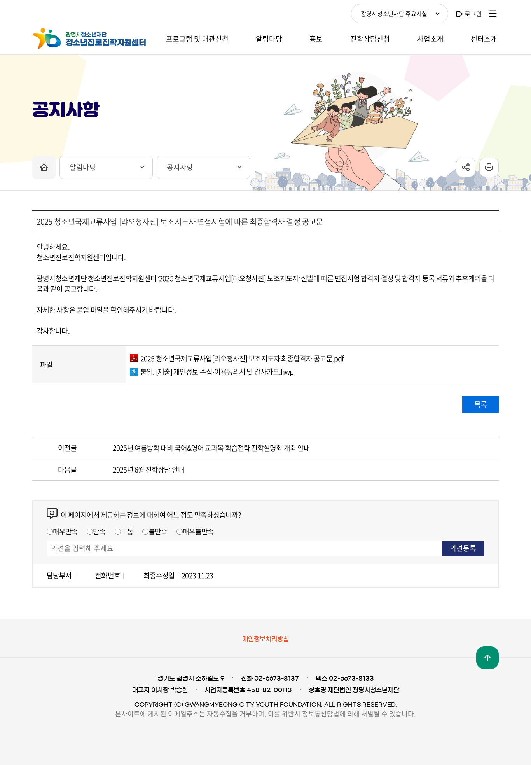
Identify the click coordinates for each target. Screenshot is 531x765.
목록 (480, 404)
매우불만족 (198, 531)
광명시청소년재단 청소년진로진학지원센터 (90, 38)
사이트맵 (493, 13)
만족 (99, 531)
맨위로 (487, 657)
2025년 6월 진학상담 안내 (148, 469)
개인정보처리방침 (265, 639)
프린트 (489, 167)
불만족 (157, 531)
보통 (127, 531)
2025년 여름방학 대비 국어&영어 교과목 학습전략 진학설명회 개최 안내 (211, 448)
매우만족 (65, 531)
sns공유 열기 (465, 167)
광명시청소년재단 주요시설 (394, 13)
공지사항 (180, 167)
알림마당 (83, 167)
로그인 (473, 14)
